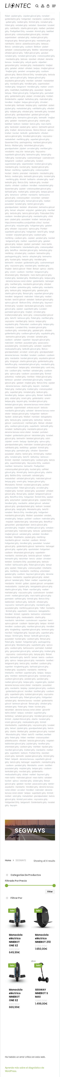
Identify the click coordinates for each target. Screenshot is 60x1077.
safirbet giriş (20, 598)
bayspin (13, 805)
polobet (28, 518)
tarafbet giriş (43, 265)
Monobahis (10, 484)
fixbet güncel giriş (20, 93)
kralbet (50, 96)
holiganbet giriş (36, 93)
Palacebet (24, 324)
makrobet (28, 296)
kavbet (16, 133)
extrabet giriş (21, 25)
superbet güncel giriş (40, 139)
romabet (45, 16)
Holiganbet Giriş (12, 802)
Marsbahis (24, 275)
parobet (44, 53)
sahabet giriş (23, 37)
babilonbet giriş (21, 521)
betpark (14, 759)
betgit (51, 231)
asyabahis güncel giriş (15, 80)
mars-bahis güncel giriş (41, 275)
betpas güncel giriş (36, 77)
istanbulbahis (11, 725)
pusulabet (39, 90)
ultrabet (28, 68)
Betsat (8, 170)
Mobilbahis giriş (36, 278)
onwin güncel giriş (13, 722)
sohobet (38, 80)
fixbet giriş (35, 318)
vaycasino (47, 136)
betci (50, 620)
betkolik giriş (10, 182)
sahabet (8, 50)
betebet (23, 207)
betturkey (38, 420)
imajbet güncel (47, 68)
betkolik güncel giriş (31, 349)
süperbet (42, 62)
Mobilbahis (19, 537)
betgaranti (21, 87)
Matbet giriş (17, 145)
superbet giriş (16, 392)
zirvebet (44, 102)
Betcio (8, 46)
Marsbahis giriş (34, 509)
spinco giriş (34, 228)
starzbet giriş (30, 265)
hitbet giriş (9, 25)
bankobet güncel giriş (34, 306)
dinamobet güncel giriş (24, 552)
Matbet (27, 416)
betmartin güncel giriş (25, 605)
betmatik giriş (41, 111)
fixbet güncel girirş (32, 697)
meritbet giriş (47, 318)
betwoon (9, 380)
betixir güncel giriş (36, 204)
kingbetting (15, 629)
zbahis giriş (45, 120)
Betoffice (48, 521)
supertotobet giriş (12, 164)
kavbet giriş (10, 105)
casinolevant (48, 158)
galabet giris (38, 330)
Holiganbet (47, 697)
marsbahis (36, 19)
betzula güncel (35, 555)
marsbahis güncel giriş (28, 120)
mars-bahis (10, 777)
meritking (16, 170)
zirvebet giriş (39, 96)
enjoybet (30, 210)
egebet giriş (22, 549)
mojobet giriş (25, 768)
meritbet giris (46, 148)
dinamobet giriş (12, 275)
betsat (13, 210)
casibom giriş (49, 19)
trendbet (8, 102)
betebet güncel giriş (14, 404)
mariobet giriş (11, 592)
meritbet (29, 272)
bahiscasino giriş (20, 564)
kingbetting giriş (21, 666)
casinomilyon (12, 367)
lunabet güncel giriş (37, 327)
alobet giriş (15, 398)
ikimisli (23, 179)
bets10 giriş (42, 231)
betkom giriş (34, 182)
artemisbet (45, 571)
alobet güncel (35, 503)
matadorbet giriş (24, 108)
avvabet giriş (33, 148)
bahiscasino (28, 648)
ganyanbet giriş (12, 65)
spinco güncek (11, 302)
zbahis (16, 173)
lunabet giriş (18, 62)
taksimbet (23, 558)
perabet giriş (41, 238)
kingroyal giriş (11, 40)
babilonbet (9, 602)
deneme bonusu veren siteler (19, 281)
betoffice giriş (11, 364)
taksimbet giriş (46, 50)
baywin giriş (22, 401)
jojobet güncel (36, 583)
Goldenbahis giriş (12, 617)
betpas (37, 68)
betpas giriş (50, 278)
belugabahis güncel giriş (41, 586)
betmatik (43, 117)
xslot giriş (17, 796)
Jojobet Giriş (45, 500)
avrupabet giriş (33, 71)
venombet (35, 198)
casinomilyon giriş (25, 654)
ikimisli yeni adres (24, 799)
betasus (44, 43)
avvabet (23, 352)
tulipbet (46, 555)
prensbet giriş (11, 528)
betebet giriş (22, 278)
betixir (51, 784)
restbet (48, 296)
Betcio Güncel (39, 130)
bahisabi (20, 105)
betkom (17, 124)
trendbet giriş (30, 83)
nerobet (45, 34)
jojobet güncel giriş (30, 500)
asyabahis (21, 669)
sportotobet (33, 549)
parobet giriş (42, 679)
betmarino (18, 466)
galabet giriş (40, 210)
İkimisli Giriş (40, 497)
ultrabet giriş (42, 179)
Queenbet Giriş (11, 142)
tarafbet (49, 660)
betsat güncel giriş (34, 201)
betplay (24, 688)
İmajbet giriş (11, 71)
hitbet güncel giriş (44, 376)
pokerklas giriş (24, 287)
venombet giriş (24, 330)
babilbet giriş (10, 117)
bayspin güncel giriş (41, 339)
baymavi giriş (43, 774)
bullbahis (31, 179)
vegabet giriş (41, 682)
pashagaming (26, 142)
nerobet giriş (25, 65)
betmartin (9, 262)
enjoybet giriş (23, 225)
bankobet (14, 127)
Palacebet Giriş (47, 213)
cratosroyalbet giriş (22, 50)
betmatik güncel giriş (33, 176)
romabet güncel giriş (27, 56)
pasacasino (43, 343)
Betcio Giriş (23, 182)
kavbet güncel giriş (29, 358)
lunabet (39, 161)
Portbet (43, 228)
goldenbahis (34, 133)
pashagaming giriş (13, 256)
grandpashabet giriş (14, 444)
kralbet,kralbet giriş (13, 315)
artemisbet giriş (37, 367)
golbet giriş (11, 22)
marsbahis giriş (43, 40)
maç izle (19, 151)
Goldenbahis (10, 99)
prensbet (24, 173)
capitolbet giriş (24, 725)
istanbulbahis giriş (31, 247)
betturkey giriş (31, 99)
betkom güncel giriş (44, 299)
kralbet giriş (10, 278)
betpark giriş (27, 259)
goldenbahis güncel (21, 435)
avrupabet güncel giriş (15, 201)
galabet (13, 68)
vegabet (50, 740)
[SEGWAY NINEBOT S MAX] (43, 972)
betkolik (24, 133)
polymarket (15, 500)
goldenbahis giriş (12, 19)
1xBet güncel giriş (32, 53)
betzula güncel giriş (36, 740)
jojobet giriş (16, 16)
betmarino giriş (33, 154)
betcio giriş (35, 124)
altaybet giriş (35, 256)
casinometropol (34, 158)
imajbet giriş (30, 383)
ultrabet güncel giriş (14, 53)
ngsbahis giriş (28, 170)
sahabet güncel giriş (26, 478)
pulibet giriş (29, 161)
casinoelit (26, 475)
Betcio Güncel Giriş (25, 74)
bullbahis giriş (20, 429)
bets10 (13, 318)
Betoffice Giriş (16, 497)
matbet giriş (23, 191)
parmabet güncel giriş (14, 312)
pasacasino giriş (39, 784)
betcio (18, 43)
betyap (8, 93)
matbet (42, 28)
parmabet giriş (23, 450)
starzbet (32, 59)
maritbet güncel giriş (36, 626)
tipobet (48, 90)
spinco (35, 127)
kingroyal (14, 361)
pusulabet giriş (30, 343)
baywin (36, 386)
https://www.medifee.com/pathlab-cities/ (23, 222)
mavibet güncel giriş (14, 750)
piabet (45, 46)
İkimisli (48, 373)
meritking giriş (23, 139)
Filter (50, 891)
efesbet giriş (27, 111)
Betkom (37, 46)
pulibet (46, 484)
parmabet (36, 244)
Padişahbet (39, 466)
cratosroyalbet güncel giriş (28, 34)
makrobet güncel (43, 478)
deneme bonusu (25, 130)
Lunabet (43, 309)
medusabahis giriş (13, 349)
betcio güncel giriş (30, 213)
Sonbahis (50, 608)
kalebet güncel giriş (34, 694)
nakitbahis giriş (39, 108)
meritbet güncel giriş (35, 528)
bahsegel (25, 762)
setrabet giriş (18, 46)
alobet (21, 68)
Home (8, 860)
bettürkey (24, 447)
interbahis (9, 672)
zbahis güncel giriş (29, 28)
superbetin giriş (35, 241)
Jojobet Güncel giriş (21, 719)
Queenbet (41, 25)
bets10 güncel (19, 299)
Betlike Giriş (15, 475)
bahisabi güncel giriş (39, 666)
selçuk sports (31, 62)
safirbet (23, 195)
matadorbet (10, 139)
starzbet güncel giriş (29, 250)
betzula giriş (15, 213)
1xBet (42, 608)
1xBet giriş (9, 158)
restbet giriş (22, 22)
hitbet (24, 734)
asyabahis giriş (11, 324)
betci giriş (28, 315)
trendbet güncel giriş (32, 136)
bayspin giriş (34, 632)
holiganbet (26, 19)
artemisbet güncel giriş (33, 380)
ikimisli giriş (34, 22)
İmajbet (8, 268)
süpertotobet (27, 164)
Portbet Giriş (34, 753)
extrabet (30, 299)
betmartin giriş (11, 558)
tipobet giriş (33, 441)
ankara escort (33, 407)
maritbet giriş (16, 284)
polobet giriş (30, 679)
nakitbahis (14, 28)
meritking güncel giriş (28, 608)
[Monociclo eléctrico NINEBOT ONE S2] (17, 917)
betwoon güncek (20, 703)
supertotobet (10, 37)
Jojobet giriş (23, 586)
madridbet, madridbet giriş (21, 90)
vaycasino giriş (17, 265)
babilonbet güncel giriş (15, 743)
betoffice (14, 250)
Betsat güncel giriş (27, 40)
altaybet (20, 210)
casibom (29, 46)
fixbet (7, 16)
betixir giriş (27, 454)
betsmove (14, 195)
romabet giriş (46, 22)
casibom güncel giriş (30, 333)
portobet (44, 432)
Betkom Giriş (25, 302)
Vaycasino (40, 151)
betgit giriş (21, 509)
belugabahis (44, 611)
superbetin (34, 426)
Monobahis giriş (13, 734)
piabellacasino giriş (31, 43)
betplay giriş (31, 105)
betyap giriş (10, 481)
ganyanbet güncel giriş (20, 651)
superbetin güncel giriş (15, 154)
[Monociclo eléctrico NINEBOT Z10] (43, 917)
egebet (21, 99)
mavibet (29, 80)
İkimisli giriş (11, 611)
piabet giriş (35, 191)
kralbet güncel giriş (43, 164)
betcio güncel (19, 268)
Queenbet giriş (11, 188)
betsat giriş (29, 151)
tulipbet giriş (15, 111)
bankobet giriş (11, 771)
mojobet (9, 521)
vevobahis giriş (26, 346)
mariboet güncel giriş (42, 142)
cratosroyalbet (42, 170)
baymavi (48, 302)
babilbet (8, 124)
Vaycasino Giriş (34, 463)
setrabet (32, 25)
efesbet (41, 59)
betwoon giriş (24, 318)
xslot (48, 438)
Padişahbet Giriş (17, 31)
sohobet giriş (38, 475)
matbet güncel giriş (39, 37)
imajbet (17, 102)
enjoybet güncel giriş (23, 235)
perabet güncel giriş (38, 731)
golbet (26, 583)
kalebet (25, 124)
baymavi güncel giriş (35, 574)
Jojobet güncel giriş (31, 16)
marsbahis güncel (13, 540)
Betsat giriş (28, 293)
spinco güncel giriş (18, 77)
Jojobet (31, 238)
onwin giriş (33, 352)
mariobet (45, 386)
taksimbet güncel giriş (34, 145)
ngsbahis (25, 614)
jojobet (23, 148)
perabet (21, 71)
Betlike (35, 50)
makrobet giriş (46, 99)
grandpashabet (23, 114)
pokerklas (9, 376)
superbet (26, 339)
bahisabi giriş (11, 191)
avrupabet (48, 583)
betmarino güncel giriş (27, 117)
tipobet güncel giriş (40, 167)
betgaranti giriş (12, 241)
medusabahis (38, 65)
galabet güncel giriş (40, 114)
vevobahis (9, 151)
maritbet (8, 466)
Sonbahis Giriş (19, 561)
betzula (24, 59)
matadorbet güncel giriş (29, 364)
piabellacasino (11, 740)
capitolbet (42, 105)
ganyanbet (10, 524)
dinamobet (33, 207)
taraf (51, 179)
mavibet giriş (35, 589)
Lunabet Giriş (21, 327)
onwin (13, 272)
